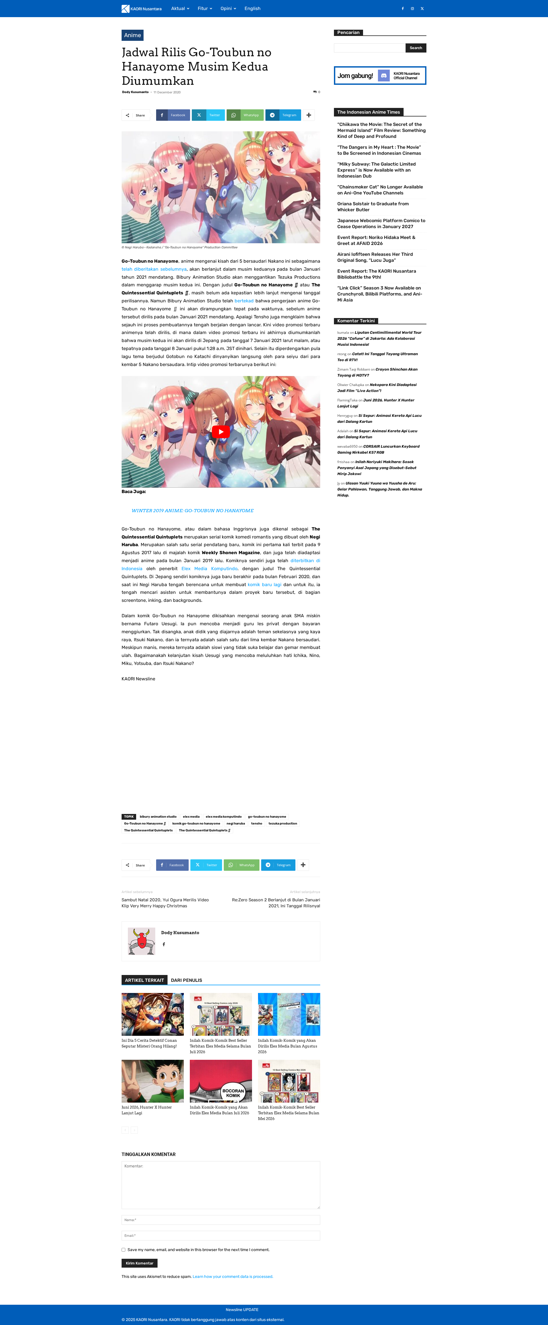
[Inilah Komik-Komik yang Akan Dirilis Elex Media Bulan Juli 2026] (221, 1081)
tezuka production (283, 823)
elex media (191, 817)
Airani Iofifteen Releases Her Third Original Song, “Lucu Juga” (375, 257)
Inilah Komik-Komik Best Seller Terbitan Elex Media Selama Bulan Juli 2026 (220, 1046)
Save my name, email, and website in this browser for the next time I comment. (199, 1249)
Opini (226, 8)
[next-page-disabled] (134, 1130)
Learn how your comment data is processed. (233, 1276)
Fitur (203, 8)
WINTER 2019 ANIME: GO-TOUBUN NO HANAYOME (192, 510)
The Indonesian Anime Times (368, 112)
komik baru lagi (264, 584)
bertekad (244, 300)
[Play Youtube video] (221, 432)
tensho (256, 823)
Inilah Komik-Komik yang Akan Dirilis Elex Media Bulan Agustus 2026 (287, 1046)
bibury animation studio (158, 817)
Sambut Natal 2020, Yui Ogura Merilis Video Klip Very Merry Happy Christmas (165, 902)
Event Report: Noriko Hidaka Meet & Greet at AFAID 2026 (376, 240)
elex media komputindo (224, 817)
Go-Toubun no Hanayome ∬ (145, 823)
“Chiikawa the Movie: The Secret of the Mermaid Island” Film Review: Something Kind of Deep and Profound (381, 130)
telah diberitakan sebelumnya (154, 269)
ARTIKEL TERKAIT (144, 980)
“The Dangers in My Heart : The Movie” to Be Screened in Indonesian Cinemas (379, 150)
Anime (132, 35)
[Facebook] (402, 8)
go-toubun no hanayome (267, 817)
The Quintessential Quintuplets (148, 830)
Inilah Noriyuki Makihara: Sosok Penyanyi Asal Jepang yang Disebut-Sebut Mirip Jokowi (376, 468)
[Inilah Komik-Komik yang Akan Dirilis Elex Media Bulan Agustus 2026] (289, 1014)
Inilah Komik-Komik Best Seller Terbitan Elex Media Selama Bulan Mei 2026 (288, 1113)
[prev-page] (125, 1130)
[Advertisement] (221, 749)
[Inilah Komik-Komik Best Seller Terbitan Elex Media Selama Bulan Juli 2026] (221, 1014)
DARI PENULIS (186, 980)
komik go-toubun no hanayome (196, 823)
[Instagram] (412, 8)
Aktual (178, 8)
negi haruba (236, 823)
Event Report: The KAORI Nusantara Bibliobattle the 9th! (376, 274)
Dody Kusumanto (135, 92)
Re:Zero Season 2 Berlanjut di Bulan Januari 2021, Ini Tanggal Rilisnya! (276, 902)
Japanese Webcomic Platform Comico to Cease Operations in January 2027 (381, 223)
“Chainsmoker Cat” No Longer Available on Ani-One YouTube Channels (380, 190)
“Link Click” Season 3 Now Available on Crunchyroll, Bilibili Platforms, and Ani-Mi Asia (379, 294)
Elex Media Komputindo (209, 568)
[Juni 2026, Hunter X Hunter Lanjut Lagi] (153, 1081)
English (253, 8)
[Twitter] (422, 8)
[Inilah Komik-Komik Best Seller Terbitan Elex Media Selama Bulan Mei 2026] (289, 1081)
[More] (309, 115)
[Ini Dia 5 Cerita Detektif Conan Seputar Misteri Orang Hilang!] (153, 1014)
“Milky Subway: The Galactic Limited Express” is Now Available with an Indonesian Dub (376, 170)
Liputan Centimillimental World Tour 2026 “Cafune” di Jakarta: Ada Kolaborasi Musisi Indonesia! (379, 338)
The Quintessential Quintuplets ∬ (205, 830)
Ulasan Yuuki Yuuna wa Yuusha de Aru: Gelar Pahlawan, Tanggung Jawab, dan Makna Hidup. (379, 489)
